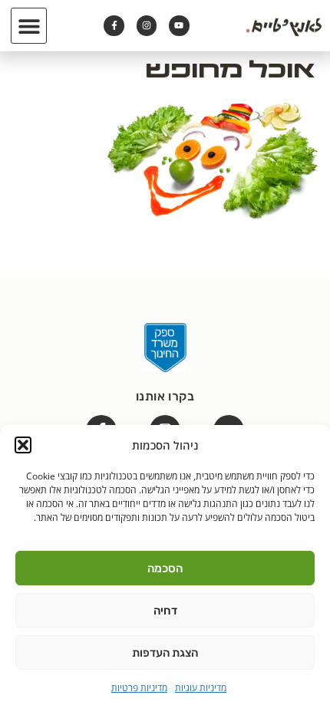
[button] (23, 445)
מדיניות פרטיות (139, 687)
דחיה (165, 611)
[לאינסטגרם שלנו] (147, 25)
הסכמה (165, 568)
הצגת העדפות (165, 653)
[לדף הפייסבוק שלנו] (114, 25)
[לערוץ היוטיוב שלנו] (179, 25)
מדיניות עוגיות (200, 687)
